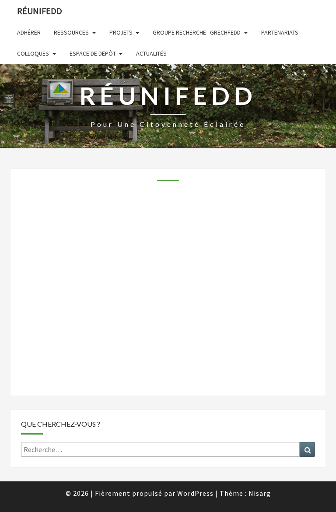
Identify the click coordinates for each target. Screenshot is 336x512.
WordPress (195, 493)
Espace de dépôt (93, 53)
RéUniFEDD (39, 10)
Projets (121, 32)
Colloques (33, 53)
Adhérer (29, 32)
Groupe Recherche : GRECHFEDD (197, 32)
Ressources (71, 32)
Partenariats (279, 32)
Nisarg (259, 493)
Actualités (151, 53)
